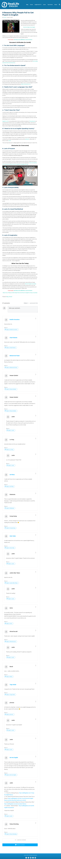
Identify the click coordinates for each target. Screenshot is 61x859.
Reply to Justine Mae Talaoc (12, 583)
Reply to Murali (9, 676)
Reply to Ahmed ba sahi (11, 641)
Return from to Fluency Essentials (20, 292)
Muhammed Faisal (14, 355)
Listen (44, 4)
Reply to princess (9, 714)
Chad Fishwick (13, 337)
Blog (27, 4)
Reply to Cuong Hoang (10, 528)
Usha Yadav (13, 536)
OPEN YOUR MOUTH (25, 84)
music (10, 140)
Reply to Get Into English (11, 774)
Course (31, 4)
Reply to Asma (9, 623)
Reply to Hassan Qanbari (11, 389)
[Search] (59, 4)
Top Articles (50, 4)
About (55, 4)
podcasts (27, 139)
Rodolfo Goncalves (14, 319)
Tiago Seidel (13, 684)
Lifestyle (10, 296)
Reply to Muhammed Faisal (11, 367)
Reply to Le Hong (9, 449)
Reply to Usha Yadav (10, 547)
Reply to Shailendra (10, 508)
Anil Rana (12, 474)
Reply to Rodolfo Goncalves (11, 329)
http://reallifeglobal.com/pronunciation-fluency (15, 804)
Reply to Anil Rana (10, 486)
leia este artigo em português (29, 27)
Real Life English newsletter (30, 283)
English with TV (38, 4)
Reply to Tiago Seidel (10, 694)
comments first (34, 303)
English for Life (5, 121)
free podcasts (32, 121)
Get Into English (14, 757)
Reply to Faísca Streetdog (11, 834)
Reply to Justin (11, 430)
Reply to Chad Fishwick (11, 347)
